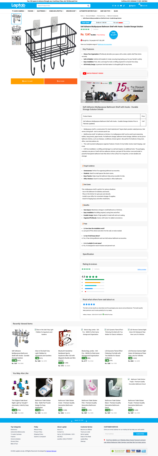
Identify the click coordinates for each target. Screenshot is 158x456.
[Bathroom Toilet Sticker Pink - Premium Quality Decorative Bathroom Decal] (90, 397)
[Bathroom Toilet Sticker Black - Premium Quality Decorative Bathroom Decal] (114, 397)
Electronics (41, 11)
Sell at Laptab (85, 434)
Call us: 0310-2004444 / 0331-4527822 (66, 435)
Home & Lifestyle (15, 439)
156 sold (115, 22)
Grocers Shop (71, 11)
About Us (60, 429)
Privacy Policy (38, 432)
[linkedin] (115, 6)
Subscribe (140, 434)
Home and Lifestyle (56, 11)
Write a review (142, 269)
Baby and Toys (105, 11)
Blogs (116, 11)
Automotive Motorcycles (88, 11)
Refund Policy (38, 429)
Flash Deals (85, 22)
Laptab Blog (84, 439)
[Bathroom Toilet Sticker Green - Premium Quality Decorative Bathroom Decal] (67, 397)
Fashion (31, 11)
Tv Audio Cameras (16, 434)
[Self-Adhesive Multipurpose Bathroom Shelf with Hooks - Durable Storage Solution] (20, 347)
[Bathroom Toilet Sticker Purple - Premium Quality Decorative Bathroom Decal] (137, 397)
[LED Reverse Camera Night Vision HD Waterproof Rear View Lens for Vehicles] (137, 347)
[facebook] (112, 6)
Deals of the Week (86, 436)
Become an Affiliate (86, 429)
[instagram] (118, 6)
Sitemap (83, 441)
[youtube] (121, 6)
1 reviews (95, 29)
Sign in (133, 6)
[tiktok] (124, 6)
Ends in (98, 22)
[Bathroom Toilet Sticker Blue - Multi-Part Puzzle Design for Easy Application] (44, 397)
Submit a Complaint (40, 436)
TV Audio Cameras (18, 11)
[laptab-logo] (18, 5)
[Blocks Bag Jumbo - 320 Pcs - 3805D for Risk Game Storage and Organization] (90, 347)
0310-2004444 (131, 1)
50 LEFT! (114, 35)
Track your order (85, 432)
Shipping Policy (38, 434)
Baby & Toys (14, 444)
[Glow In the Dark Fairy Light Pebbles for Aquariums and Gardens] (44, 347)
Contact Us (60, 432)
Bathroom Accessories (105, 44)
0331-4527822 (142, 1)
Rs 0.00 (144, 6)
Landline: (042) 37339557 (64, 439)
